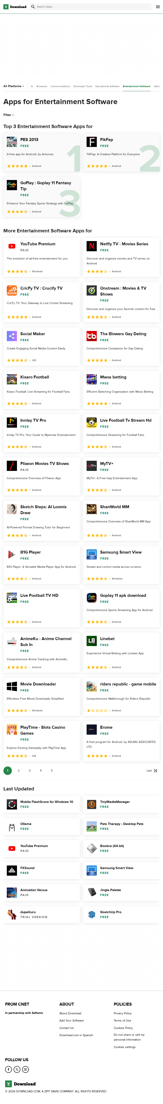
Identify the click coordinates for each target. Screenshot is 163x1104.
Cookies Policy (123, 1028)
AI (32, 86)
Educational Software (107, 86)
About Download (70, 1013)
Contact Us (66, 1028)
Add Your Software (71, 1020)
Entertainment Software (136, 86)
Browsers (42, 86)
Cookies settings (125, 1047)
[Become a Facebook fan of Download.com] (8, 1069)
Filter (7, 115)
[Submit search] (33, 6)
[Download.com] (14, 6)
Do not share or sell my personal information (129, 1037)
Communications (60, 86)
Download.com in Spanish (76, 1035)
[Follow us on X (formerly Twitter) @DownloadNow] (17, 1069)
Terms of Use (122, 1020)
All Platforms (12, 86)
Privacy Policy (123, 1013)
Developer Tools (82, 86)
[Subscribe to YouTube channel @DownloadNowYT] (25, 1069)
